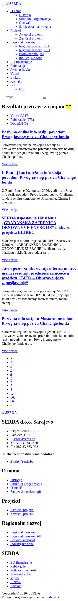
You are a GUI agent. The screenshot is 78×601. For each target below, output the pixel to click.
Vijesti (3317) (19, 116)
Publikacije (18, 66)
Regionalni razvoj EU (34, 46)
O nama (15, 11)
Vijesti (14, 73)
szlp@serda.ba (23, 461)
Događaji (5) (19, 123)
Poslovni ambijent (31, 54)
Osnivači (25, 23)
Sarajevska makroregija (35, 26)
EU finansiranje (21, 62)
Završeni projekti (30, 38)
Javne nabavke (20, 69)
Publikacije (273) (22, 119)
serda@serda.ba (24, 439)
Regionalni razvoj (22, 42)
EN (22, 89)
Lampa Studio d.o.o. (48, 597)
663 (13, 397)
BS (13, 85)
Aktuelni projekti (30, 34)
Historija (25, 15)
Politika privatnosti (23, 570)
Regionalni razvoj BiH (34, 50)
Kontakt (15, 81)
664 (13, 401)
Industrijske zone (30, 58)
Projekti (15, 30)
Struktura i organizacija (35, 19)
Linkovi (15, 77)
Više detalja (10, 164)
